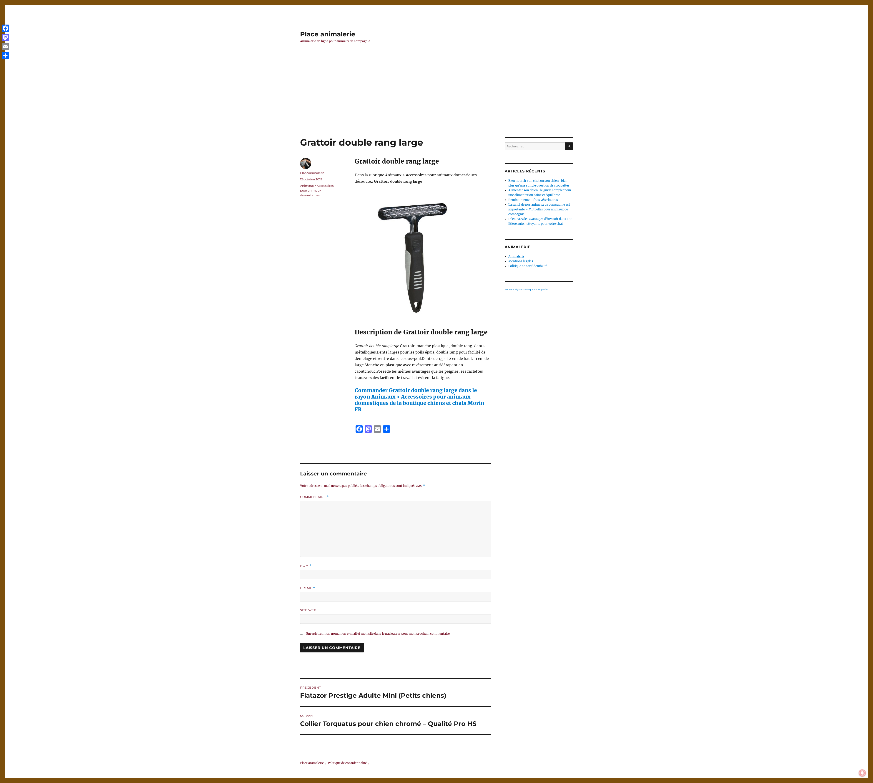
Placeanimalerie (312, 173)
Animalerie (516, 256)
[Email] (5, 46)
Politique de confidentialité (527, 266)
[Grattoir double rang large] (423, 256)
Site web (308, 610)
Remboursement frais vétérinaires (533, 200)
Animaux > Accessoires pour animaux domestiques (317, 190)
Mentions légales (520, 261)
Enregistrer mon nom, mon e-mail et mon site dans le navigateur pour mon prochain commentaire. (378, 634)
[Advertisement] (436, 103)
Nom (305, 566)
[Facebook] (5, 28)
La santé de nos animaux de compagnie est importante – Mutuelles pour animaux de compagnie (539, 209)
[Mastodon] (5, 37)
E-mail (307, 588)
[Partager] (5, 55)
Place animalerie (327, 34)
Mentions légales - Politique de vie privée (526, 289)
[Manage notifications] (862, 773)
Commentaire (314, 497)
